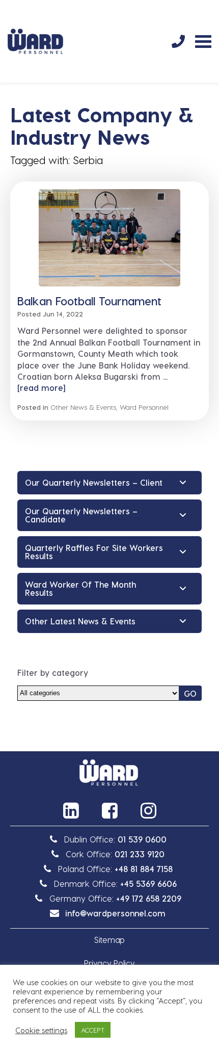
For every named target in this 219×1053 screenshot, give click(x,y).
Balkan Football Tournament (89, 300)
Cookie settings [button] (41, 1030)
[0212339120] (178, 41)
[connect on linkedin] (71, 810)
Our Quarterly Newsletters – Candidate (81, 515)
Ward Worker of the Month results (80, 588)
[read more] (41, 387)
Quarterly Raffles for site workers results (94, 552)
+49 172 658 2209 (148, 898)
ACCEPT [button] (92, 1030)
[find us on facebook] (109, 810)
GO (190, 693)
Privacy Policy (109, 963)
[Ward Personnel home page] (35, 41)
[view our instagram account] (148, 810)
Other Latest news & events (80, 621)
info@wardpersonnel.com (115, 913)
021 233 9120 (140, 854)
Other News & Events (83, 407)
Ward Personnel (144, 407)
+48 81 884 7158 (144, 869)
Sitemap (109, 939)
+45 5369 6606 (148, 883)
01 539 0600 (142, 839)
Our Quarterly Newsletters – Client (93, 482)
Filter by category (52, 672)
